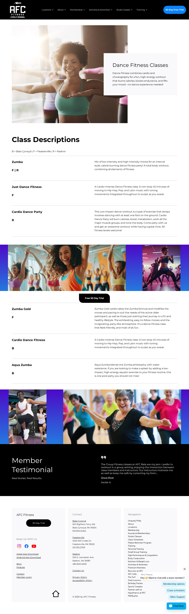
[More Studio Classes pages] (131, 9)
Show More (107, 477)
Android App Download (29, 557)
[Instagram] (19, 546)
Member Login (24, 577)
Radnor (76, 554)
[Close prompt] (184, 568)
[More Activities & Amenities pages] (111, 9)
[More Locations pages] (52, 9)
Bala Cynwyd (79, 521)
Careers (20, 574)
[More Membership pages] (84, 9)
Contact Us (78, 570)
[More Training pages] (146, 9)
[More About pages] (65, 9)
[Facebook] (26, 546)
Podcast (21, 567)
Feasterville (78, 537)
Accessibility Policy (82, 580)
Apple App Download (27, 554)
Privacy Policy (79, 577)
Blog (19, 564)
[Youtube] (33, 546)
